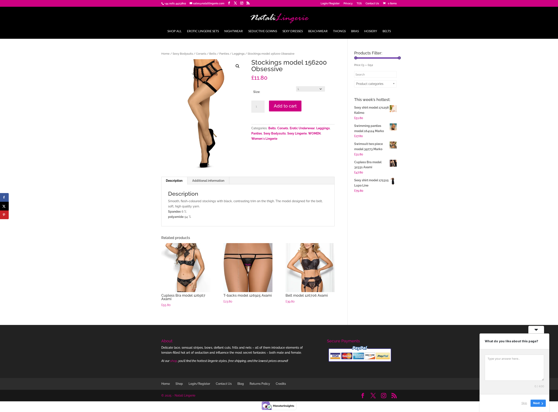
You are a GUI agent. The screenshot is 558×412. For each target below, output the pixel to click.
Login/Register (330, 3)
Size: (256, 92)
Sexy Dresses (292, 31)
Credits (281, 383)
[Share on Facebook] (4, 197)
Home (165, 53)
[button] (238, 66)
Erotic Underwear (302, 128)
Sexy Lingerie (297, 133)
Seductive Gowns (262, 31)
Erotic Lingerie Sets (203, 31)
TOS (359, 3)
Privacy (348, 3)
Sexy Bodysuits (183, 53)
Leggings (238, 53)
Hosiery (370, 31)
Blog (240, 383)
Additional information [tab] (208, 180)
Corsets (201, 53)
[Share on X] (4, 206)
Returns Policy (260, 383)
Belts (387, 31)
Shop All (174, 31)
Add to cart (285, 106)
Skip (524, 403)
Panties (224, 53)
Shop (179, 383)
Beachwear (318, 31)
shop (173, 361)
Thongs (339, 31)
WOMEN (314, 133)
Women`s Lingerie (264, 138)
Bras (355, 31)
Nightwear (233, 31)
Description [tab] (174, 180)
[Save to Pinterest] (4, 214)
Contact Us (372, 3)
